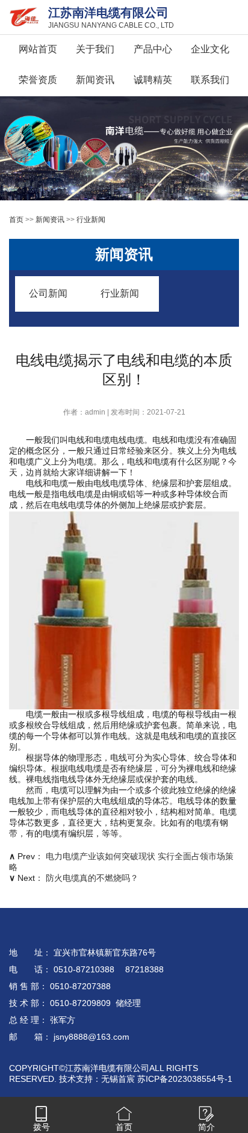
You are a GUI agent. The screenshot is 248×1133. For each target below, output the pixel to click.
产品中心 (153, 49)
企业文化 (210, 49)
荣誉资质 (38, 80)
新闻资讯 (95, 80)
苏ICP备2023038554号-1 (184, 1079)
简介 (206, 1127)
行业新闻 (90, 219)
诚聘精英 (153, 80)
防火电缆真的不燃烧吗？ (92, 878)
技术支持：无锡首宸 (97, 1079)
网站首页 (38, 49)
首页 (16, 219)
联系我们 (210, 80)
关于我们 (95, 49)
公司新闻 (48, 293)
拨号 (41, 1127)
